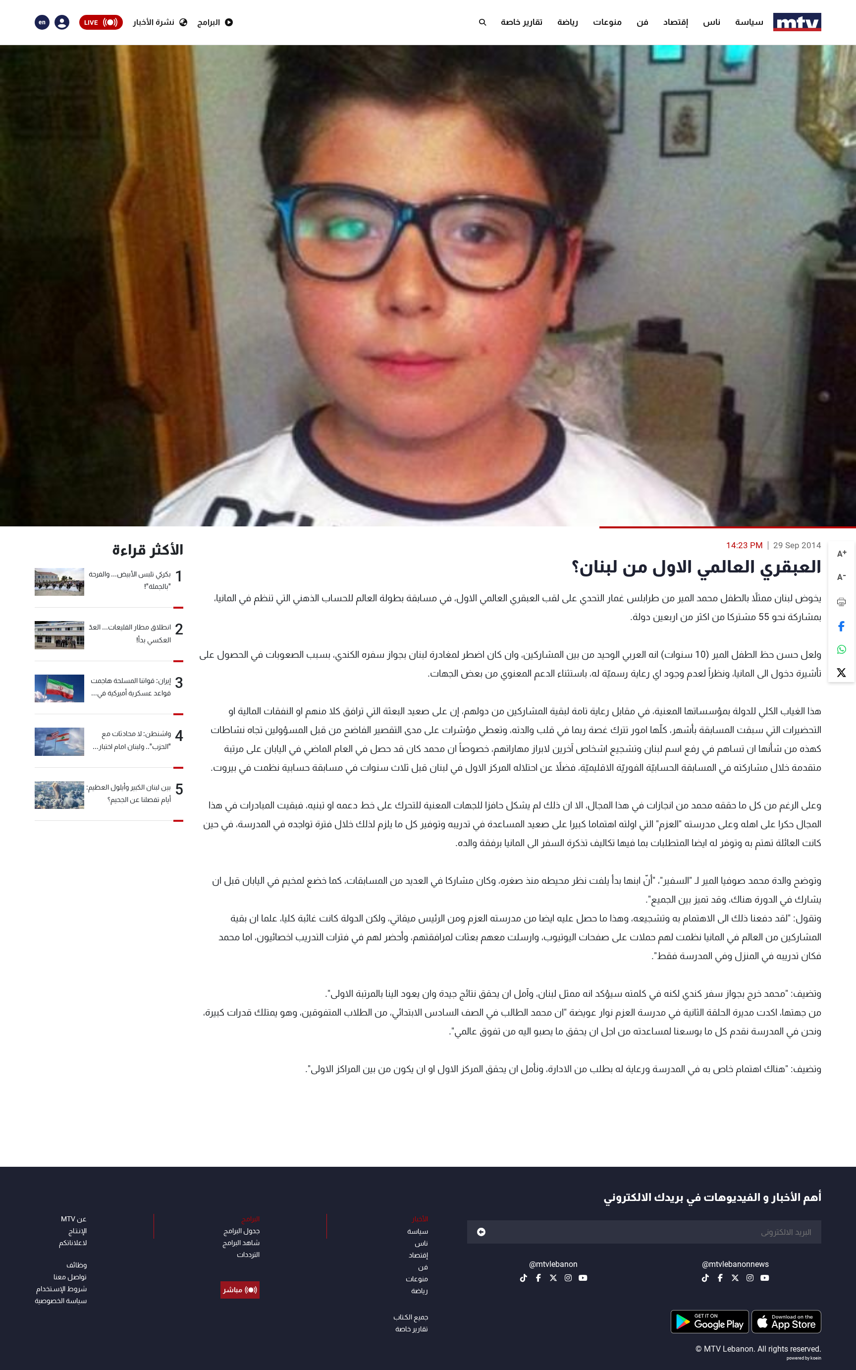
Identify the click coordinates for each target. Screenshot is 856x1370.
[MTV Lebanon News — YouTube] (764, 1277)
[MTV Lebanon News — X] (735, 1277)
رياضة (567, 22)
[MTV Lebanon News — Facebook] (720, 1277)
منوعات (607, 22)
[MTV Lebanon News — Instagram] (750, 1277)
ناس (711, 22)
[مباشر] (240, 1267)
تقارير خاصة (521, 22)
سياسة (749, 22)
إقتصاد (675, 22)
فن (642, 22)
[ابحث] (482, 22)
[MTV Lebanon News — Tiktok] (705, 1277)
